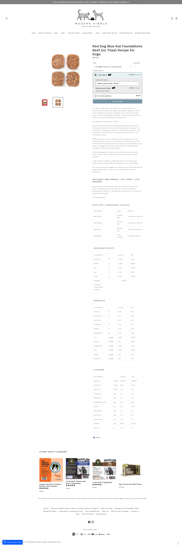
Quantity (137, 63)
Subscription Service (109, 33)
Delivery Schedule (44, 33)
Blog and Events (106, 508)
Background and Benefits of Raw (126, 508)
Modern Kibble (92, 529)
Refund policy (101, 514)
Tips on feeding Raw (92, 511)
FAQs (77, 514)
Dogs (56, 33)
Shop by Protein (74, 33)
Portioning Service (126, 33)
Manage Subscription (142, 33)
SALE (98, 33)
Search (46, 508)
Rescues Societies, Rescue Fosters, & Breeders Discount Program (74, 508)
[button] (44, 488)
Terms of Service (88, 514)
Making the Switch (50, 511)
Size (94, 63)
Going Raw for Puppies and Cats (70, 511)
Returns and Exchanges (119, 511)
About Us (105, 511)
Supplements (87, 33)
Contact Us (135, 511)
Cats (63, 33)
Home (34, 33)
